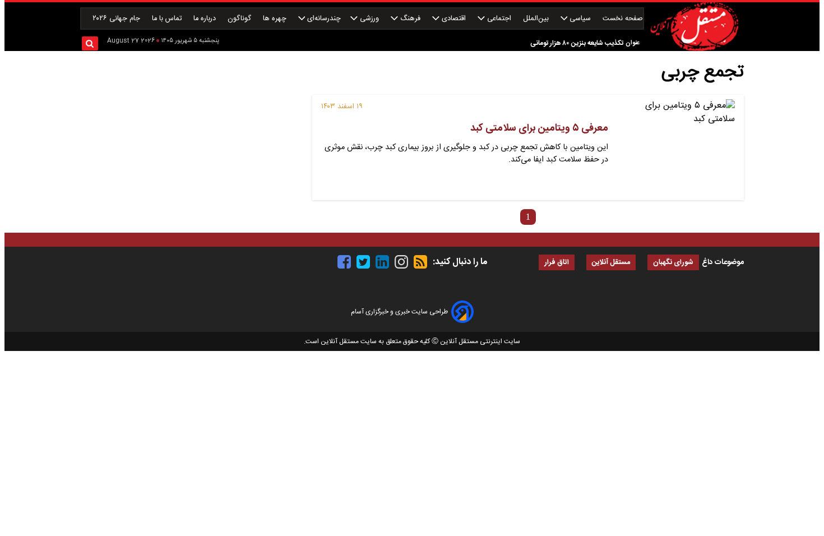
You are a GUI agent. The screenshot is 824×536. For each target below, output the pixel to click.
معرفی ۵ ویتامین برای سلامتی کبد (539, 128)
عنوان (633, 43)
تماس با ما (168, 19)
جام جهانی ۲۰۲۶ (117, 19)
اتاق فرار (556, 263)
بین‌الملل (537, 19)
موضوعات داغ (723, 262)
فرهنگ (410, 19)
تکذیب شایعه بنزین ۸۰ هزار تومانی (576, 43)
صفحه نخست (623, 19)
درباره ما (205, 19)
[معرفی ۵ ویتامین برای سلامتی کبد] (676, 147)
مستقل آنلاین (611, 263)
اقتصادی (453, 19)
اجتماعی (499, 19)
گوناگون (240, 19)
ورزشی (369, 19)
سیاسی (580, 19)
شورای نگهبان (673, 263)
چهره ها (276, 19)
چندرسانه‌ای (323, 19)
